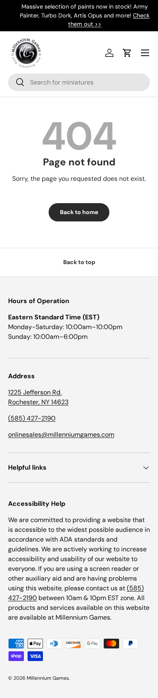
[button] (127, 53)
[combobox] (79, 82)
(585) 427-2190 (32, 418)
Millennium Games (48, 678)
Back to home (79, 212)
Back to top (79, 262)
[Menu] (145, 53)
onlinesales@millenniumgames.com (61, 434)
